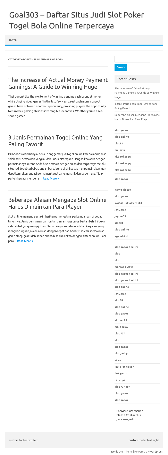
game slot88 (123, 189)
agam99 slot (123, 236)
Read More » (51, 178)
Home (13, 39)
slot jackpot (123, 353)
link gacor (121, 373)
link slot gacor (124, 366)
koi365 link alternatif (128, 203)
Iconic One (117, 451)
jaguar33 (120, 209)
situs (118, 360)
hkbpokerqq (123, 156)
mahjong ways (124, 266)
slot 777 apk (122, 386)
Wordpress (156, 451)
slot (117, 253)
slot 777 (120, 333)
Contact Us (133, 415)
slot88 (119, 143)
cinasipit (120, 380)
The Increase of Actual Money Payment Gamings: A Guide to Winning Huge (137, 93)
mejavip (120, 150)
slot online (122, 136)
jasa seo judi (125, 419)
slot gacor (121, 130)
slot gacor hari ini (126, 246)
